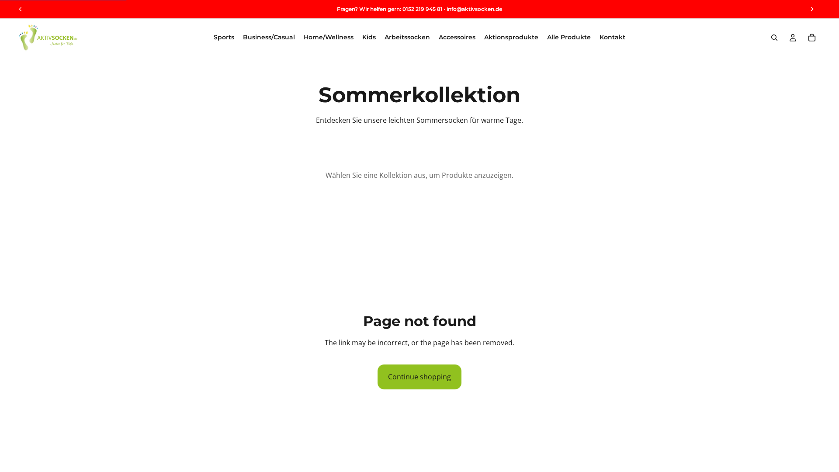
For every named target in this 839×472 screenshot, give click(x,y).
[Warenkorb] (812, 37)
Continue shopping (419, 377)
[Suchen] (774, 37)
